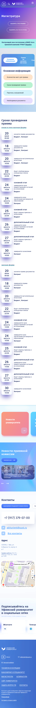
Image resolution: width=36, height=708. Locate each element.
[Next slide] (7, 483)
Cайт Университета (9, 681)
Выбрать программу (18, 24)
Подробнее (5, 697)
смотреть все (8, 460)
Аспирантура (21, 676)
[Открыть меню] (4, 4)
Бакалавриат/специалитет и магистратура (15, 506)
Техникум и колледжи (10, 668)
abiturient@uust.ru (17, 527)
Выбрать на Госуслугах (18, 30)
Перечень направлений (15, 93)
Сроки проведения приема (16, 85)
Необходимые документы (16, 101)
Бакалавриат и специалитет (13, 672)
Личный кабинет (33, 3)
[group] (21, 424)
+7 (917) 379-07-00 (17, 518)
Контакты (23, 685)
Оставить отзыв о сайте (9, 700)
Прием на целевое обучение (23, 60)
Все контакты (15, 533)
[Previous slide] (2, 483)
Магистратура (7, 676)
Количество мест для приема (17, 77)
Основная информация (10, 60)
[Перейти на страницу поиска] (9, 4)
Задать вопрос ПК (8, 685)
